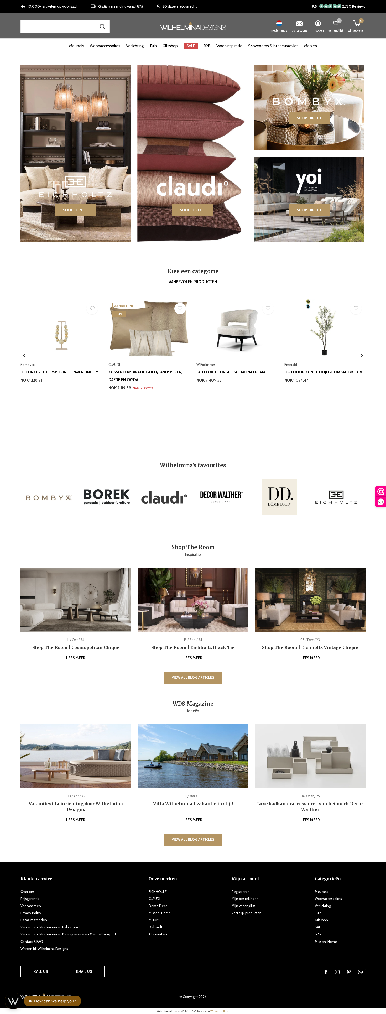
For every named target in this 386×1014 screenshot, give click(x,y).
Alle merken (158, 934)
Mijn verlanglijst (243, 906)
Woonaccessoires (105, 46)
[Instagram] (337, 972)
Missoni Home (160, 913)
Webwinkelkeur (219, 1011)
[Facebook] (326, 972)
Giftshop (170, 46)
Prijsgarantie (30, 899)
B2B (207, 46)
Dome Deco (158, 906)
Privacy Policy (30, 913)
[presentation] (24, 355)
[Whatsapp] (360, 972)
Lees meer (75, 658)
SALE (190, 46)
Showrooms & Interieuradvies (273, 46)
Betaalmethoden (33, 920)
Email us (84, 971)
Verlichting (135, 46)
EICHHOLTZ (158, 892)
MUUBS (154, 920)
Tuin (153, 46)
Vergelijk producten (247, 913)
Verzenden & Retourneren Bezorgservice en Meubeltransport (68, 934)
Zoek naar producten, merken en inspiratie (102, 26)
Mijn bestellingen (245, 899)
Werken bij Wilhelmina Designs (44, 949)
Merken (310, 46)
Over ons (27, 892)
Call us (41, 971)
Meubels (76, 46)
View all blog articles (193, 677)
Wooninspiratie (229, 46)
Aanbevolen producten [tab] (193, 281)
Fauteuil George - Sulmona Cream (230, 372)
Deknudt (155, 927)
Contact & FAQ (31, 941)
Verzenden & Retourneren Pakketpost (50, 927)
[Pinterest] (349, 972)
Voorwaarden (30, 906)
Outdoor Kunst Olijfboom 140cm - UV (323, 372)
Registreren (241, 892)
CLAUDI (154, 899)
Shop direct (75, 210)
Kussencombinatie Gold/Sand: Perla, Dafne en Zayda (145, 376)
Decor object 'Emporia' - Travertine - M (59, 372)
